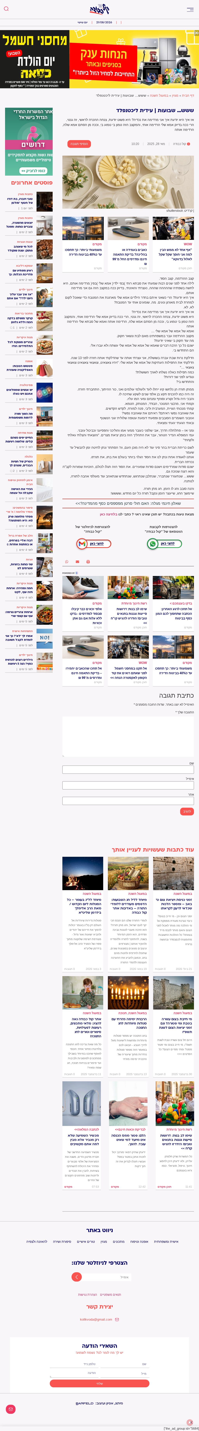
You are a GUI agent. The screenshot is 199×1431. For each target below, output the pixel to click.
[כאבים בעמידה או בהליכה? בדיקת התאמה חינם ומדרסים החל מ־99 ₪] (128, 228)
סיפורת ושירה (62, 1242)
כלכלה (29, 456)
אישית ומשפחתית (166, 1242)
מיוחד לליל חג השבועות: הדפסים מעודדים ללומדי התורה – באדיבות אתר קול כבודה (129, 906)
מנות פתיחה (25, 432)
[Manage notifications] (190, 1422)
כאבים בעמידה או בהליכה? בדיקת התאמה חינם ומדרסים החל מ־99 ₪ (130, 256)
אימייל (190, 779)
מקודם (142, 244)
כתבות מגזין (25, 194)
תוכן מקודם (164, 1186)
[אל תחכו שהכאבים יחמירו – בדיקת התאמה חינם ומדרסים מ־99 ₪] (83, 647)
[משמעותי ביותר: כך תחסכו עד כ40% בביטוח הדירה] (83, 228)
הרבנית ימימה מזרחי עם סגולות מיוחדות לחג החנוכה (129, 1023)
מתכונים (119, 1242)
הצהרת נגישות (87, 1294)
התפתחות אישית (22, 631)
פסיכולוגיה (26, 385)
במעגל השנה (159, 95)
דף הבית (188, 95)
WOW (188, 244)
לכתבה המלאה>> (86, 1129)
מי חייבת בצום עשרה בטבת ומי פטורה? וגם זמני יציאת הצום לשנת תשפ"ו (175, 1025)
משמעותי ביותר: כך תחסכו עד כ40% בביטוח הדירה (83, 252)
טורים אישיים (86, 1242)
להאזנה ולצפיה (36, 1242)
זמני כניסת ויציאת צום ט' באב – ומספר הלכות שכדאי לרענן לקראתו (174, 904)
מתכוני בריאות (24, 313)
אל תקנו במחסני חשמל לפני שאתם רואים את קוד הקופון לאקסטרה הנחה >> (128, 673)
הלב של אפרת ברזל (21, 535)
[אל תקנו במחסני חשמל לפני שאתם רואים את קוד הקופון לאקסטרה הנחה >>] (128, 647)
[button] (190, 9)
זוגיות (29, 559)
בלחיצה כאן (108, 514)
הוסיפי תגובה (79, 144)
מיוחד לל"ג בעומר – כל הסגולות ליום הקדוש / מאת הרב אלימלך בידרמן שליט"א (84, 906)
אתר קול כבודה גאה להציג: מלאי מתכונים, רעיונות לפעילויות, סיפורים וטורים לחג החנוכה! (85, 1027)
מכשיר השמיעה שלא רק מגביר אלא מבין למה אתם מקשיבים (83, 1140)
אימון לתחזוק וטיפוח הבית (20, 482)
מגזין (175, 95)
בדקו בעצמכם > (181, 603)
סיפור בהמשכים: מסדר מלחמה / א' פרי (19, 509)
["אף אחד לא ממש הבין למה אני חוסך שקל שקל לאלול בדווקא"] (173, 228)
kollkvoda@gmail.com (96, 1319)
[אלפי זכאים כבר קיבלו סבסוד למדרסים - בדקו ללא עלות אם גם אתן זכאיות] (83, 587)
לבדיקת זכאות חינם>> (130, 1129)
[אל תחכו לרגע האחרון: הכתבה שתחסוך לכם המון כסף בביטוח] (173, 587)
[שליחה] (73, 1277)
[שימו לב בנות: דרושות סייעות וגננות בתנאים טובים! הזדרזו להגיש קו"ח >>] (128, 587)
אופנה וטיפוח (139, 1242)
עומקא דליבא (24, 265)
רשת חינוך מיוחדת (134, 603)
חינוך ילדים (26, 289)
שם (191, 763)
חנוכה (122, 1013)
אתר (191, 794)
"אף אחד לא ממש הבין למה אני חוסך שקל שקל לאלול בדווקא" (175, 254)
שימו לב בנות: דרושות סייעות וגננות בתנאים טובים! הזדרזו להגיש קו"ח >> (129, 616)
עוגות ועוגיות (25, 241)
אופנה (29, 361)
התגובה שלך (184, 712)
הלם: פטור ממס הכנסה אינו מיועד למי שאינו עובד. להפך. (128, 1140)
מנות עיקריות (25, 337)
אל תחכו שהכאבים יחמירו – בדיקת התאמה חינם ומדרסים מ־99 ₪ (84, 673)
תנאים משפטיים (110, 1294)
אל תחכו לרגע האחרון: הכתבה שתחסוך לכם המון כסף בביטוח (174, 613)
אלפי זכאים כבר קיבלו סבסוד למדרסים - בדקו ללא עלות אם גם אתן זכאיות (86, 616)
